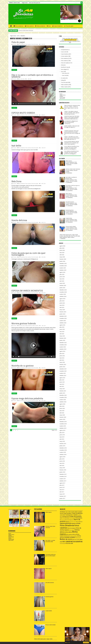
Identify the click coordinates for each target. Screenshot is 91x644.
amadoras (62, 512)
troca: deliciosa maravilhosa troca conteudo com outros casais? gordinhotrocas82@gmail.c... (71, 152)
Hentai (62, 65)
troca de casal (69, 543)
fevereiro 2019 (63, 443)
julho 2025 (62, 274)
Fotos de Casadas (34, 44)
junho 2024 (62, 303)
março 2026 (62, 257)
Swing (62, 80)
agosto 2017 (62, 483)
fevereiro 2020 (63, 417)
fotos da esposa (71, 528)
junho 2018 (62, 461)
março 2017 (62, 494)
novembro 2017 (63, 476)
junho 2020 (62, 408)
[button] (33, 93)
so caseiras (68, 541)
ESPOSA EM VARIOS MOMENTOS (27, 290)
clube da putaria (75, 516)
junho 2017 (62, 487)
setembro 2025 (63, 270)
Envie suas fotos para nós (34, 2)
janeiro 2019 (62, 445)
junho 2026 (62, 250)
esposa (67, 521)
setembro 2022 (63, 349)
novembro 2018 (63, 450)
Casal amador (67, 513)
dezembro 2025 (63, 263)
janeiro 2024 (62, 314)
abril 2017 (62, 491)
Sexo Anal (23, 78)
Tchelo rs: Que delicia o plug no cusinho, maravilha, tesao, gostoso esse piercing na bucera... (71, 113)
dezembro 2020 (63, 395)
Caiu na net (62, 98)
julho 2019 (62, 432)
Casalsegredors (69, 515)
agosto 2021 (62, 377)
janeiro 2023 (62, 340)
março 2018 (62, 467)
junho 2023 (62, 329)
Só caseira (63, 78)
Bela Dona (16, 181)
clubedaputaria (66, 516)
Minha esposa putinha (72, 536)
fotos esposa (71, 530)
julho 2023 (62, 327)
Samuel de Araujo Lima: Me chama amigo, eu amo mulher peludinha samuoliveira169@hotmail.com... (71, 117)
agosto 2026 (62, 246)
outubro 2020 (63, 399)
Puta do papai (18, 42)
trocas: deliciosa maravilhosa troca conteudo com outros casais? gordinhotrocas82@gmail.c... (71, 148)
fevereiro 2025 (63, 285)
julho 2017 (62, 485)
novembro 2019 (63, 423)
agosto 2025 (62, 272)
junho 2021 (62, 382)
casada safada (74, 511)
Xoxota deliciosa (19, 220)
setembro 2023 (63, 322)
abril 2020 (62, 412)
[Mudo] (51, 103)
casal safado (62, 515)
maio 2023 (62, 331)
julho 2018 (62, 459)
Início (11, 25)
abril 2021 (62, 386)
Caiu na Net (67, 511)
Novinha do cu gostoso (23, 365)
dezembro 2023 (63, 316)
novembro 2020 (63, 397)
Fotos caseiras (30, 26)
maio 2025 (62, 278)
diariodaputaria (70, 519)
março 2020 (62, 415)
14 (40, 147)
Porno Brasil (62, 97)
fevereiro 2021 (63, 390)
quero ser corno (75, 539)
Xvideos (61, 96)
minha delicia (68, 532)
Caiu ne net (63, 51)
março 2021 (62, 388)
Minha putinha (78, 537)
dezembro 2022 (63, 342)
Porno (61, 93)
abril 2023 (62, 333)
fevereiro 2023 (63, 338)
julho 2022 (62, 353)
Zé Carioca (14, 44)
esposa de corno (72, 521)
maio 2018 (62, 463)
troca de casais (62, 543)
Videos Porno (62, 95)
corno (61, 518)
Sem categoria (64, 69)
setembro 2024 (63, 296)
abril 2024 (62, 307)
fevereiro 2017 (63, 496)
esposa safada (75, 523)
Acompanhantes (64, 49)
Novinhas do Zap (64, 67)
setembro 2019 (63, 428)
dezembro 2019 (63, 421)
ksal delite (16, 145)
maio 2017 (62, 489)
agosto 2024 (62, 298)
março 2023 (62, 336)
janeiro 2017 (62, 498)
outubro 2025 (63, 267)
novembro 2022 (63, 344)
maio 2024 (62, 305)
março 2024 (62, 309)
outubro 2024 (63, 294)
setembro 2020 (63, 401)
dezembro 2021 (63, 368)
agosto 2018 (62, 456)
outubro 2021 (63, 373)
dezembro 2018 (63, 448)
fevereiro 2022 (63, 364)
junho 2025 (62, 276)
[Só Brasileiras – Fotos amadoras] (22, 13)
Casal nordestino (77, 513)
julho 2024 (62, 300)
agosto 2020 (62, 404)
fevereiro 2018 (63, 469)
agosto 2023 (62, 325)
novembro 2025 (63, 265)
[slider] (32, 103)
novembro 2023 (63, 318)
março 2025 (62, 283)
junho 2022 (62, 355)
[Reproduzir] (13, 103)
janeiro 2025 (62, 287)
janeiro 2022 (62, 366)
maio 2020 (62, 410)
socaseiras (78, 541)
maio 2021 (62, 384)
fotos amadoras (67, 525)
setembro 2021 (63, 375)
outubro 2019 (63, 426)
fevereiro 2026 (63, 259)
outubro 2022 (63, 347)
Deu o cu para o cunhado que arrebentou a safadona (32, 76)
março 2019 (62, 441)
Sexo (49, 26)
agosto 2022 (62, 351)
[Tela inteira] (53, 103)
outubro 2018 (63, 452)
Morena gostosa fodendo (24, 323)
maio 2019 (62, 437)
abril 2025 (62, 281)
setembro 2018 (63, 454)
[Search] (82, 3)
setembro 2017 (63, 480)
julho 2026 (62, 248)
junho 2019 (62, 434)
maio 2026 (62, 252)
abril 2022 (62, 360)
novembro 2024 (63, 292)
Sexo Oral (64, 75)
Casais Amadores (58, 26)
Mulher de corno (66, 539)
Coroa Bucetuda (66, 518)
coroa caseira (72, 518)
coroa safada (64, 519)
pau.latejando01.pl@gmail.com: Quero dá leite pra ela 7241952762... (71, 122)
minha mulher (70, 537)
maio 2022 (62, 358)
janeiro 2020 (62, 419)
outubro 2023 (63, 320)
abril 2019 (62, 439)
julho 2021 (62, 379)
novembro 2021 (63, 371)
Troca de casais (69, 26)
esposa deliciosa (79, 521)
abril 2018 (62, 465)
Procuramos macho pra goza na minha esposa (28, 30)
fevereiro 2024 (63, 311)
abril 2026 (62, 254)
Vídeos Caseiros (35, 325)
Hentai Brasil (11, 539)
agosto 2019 (62, 430)
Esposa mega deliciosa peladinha (27, 398)
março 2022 (62, 362)
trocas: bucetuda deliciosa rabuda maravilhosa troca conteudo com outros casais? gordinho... (71, 143)
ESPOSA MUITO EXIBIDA (23, 113)
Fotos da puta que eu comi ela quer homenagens (29, 254)
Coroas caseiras (64, 56)
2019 (18, 35)
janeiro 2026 (62, 261)
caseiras (75, 515)
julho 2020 (62, 406)
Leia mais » (14, 69)
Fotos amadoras (19, 26)
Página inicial (24, 2)
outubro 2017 (63, 478)
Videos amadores (40, 26)
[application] (34, 92)
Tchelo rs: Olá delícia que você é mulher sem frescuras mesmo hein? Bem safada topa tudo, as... (71, 138)
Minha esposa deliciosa (71, 534)
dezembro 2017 (63, 474)
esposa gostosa (65, 523)
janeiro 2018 (62, 472)
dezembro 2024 (63, 289)
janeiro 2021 (62, 393)
